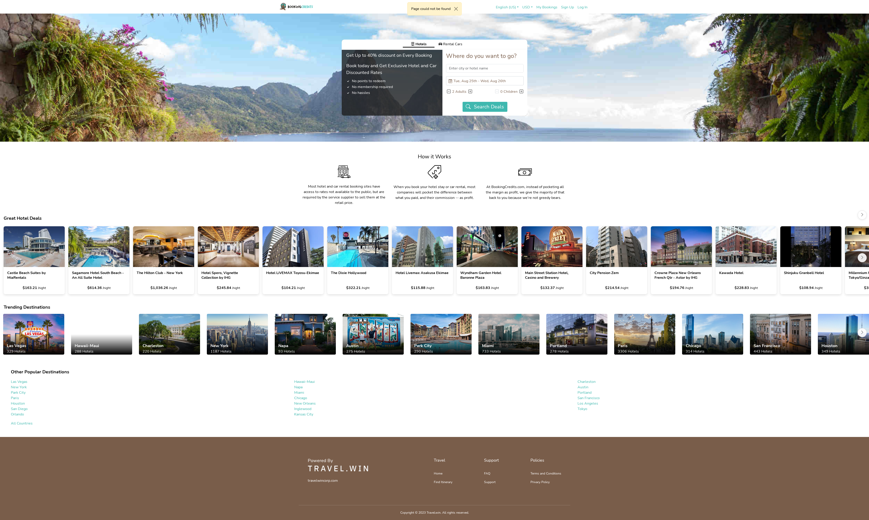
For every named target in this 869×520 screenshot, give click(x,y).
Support (490, 482)
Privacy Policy (540, 482)
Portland (585, 392)
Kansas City (303, 414)
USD (526, 7)
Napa (298, 387)
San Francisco (589, 398)
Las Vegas (19, 381)
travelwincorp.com (323, 480)
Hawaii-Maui (304, 381)
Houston (18, 403)
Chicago (300, 398)
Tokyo (582, 408)
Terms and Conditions (545, 473)
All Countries (22, 423)
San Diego (19, 408)
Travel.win (434, 512)
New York (19, 387)
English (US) (506, 7)
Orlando (17, 414)
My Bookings (546, 7)
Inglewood (302, 408)
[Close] (456, 8)
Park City (18, 392)
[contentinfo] (296, 6)
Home (438, 473)
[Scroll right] (862, 214)
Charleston (587, 381)
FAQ (487, 473)
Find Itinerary (443, 482)
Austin (583, 387)
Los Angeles (588, 403)
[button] (448, 91)
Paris (15, 398)
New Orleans (305, 403)
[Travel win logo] (338, 468)
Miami (299, 392)
